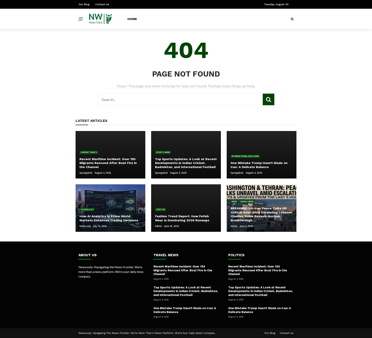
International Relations (245, 156)
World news (247, 201)
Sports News (163, 152)
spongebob (85, 172)
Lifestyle (160, 209)
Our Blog (84, 4)
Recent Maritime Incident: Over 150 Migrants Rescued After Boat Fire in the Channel (182, 270)
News (234, 201)
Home (132, 19)
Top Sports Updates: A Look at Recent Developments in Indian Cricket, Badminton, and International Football (185, 291)
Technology (87, 209)
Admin (158, 226)
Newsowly (85, 226)
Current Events (88, 152)
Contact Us (102, 4)
